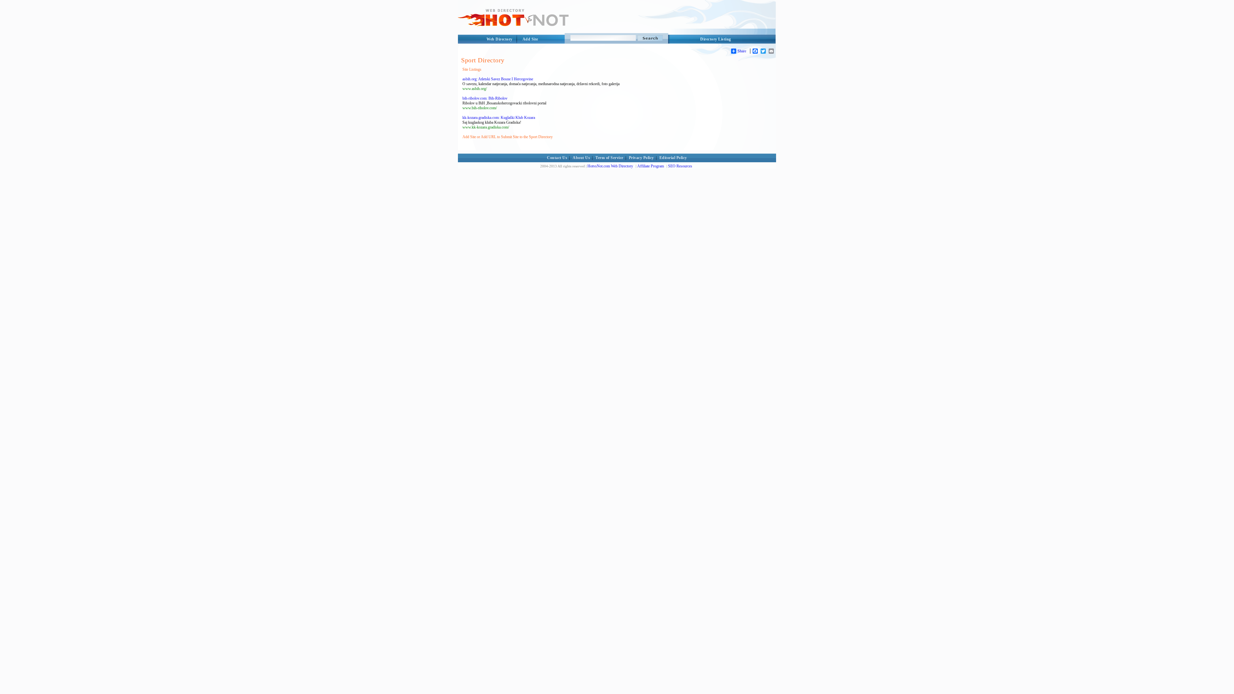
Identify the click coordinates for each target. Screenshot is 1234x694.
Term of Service (609, 158)
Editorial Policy (673, 158)
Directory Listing (715, 39)
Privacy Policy (641, 158)
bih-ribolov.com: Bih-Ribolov (484, 98)
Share (742, 51)
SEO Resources (680, 166)
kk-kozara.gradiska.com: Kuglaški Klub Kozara (498, 117)
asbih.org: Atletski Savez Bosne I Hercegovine (497, 79)
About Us (581, 158)
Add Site (530, 39)
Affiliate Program (650, 166)
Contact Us (557, 158)
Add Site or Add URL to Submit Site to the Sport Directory (507, 137)
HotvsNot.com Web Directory (610, 166)
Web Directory (500, 39)
